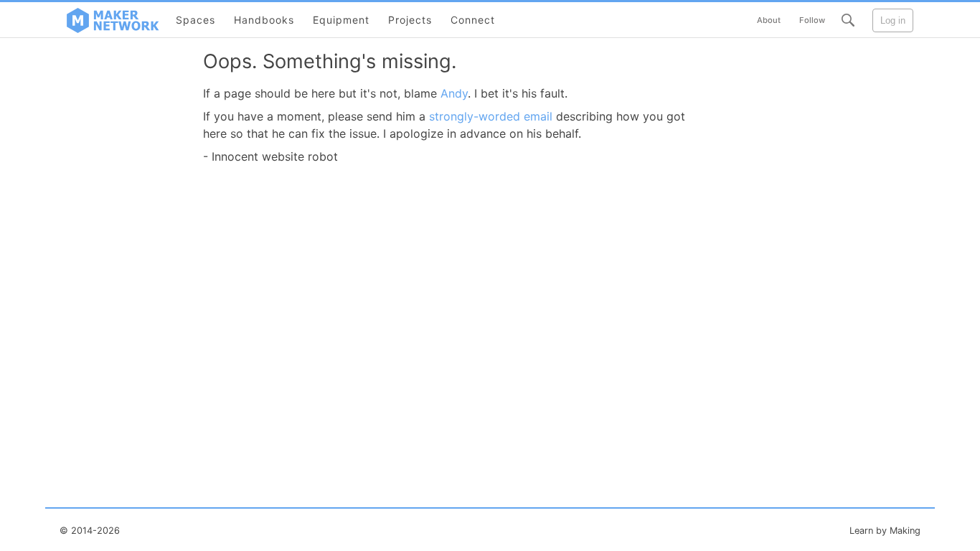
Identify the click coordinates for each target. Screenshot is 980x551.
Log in (892, 20)
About (769, 20)
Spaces (195, 20)
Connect (473, 20)
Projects (410, 20)
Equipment (341, 20)
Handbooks (264, 20)
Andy (454, 93)
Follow (812, 20)
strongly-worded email (490, 116)
